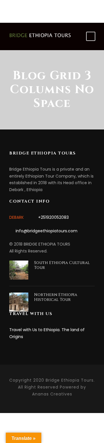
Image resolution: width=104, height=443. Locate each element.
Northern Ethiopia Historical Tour (55, 297)
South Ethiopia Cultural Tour (62, 265)
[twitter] (67, 9)
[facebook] (37, 9)
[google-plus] (57, 9)
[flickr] (47, 9)
